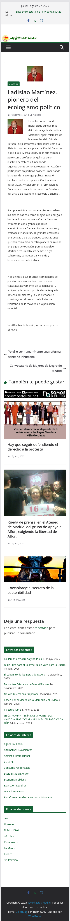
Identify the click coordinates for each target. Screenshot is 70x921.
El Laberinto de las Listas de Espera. (25, 674)
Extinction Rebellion (15, 785)
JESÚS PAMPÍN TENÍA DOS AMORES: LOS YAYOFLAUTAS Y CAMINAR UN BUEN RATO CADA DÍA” (33, 719)
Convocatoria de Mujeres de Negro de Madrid (36, 368)
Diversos (13, 84)
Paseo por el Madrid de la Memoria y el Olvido (31, 700)
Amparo (37, 114)
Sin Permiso (11, 860)
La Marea (9, 848)
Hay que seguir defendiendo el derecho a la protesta (33, 447)
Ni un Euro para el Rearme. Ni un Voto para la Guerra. (35, 665)
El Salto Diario (12, 830)
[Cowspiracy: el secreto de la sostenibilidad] (35, 559)
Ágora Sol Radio (13, 744)
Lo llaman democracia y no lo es (23, 659)
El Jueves (9, 824)
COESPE (8, 761)
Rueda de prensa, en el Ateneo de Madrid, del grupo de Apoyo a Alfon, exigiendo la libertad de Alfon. (34, 529)
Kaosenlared (11, 842)
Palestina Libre (12, 709)
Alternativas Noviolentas (18, 750)
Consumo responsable (17, 767)
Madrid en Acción (14, 791)
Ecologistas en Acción (16, 773)
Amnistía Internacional (17, 756)
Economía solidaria (15, 779)
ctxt (6, 818)
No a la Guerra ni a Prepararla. (21, 694)
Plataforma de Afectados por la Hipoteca (28, 797)
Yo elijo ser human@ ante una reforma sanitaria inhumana (34, 354)
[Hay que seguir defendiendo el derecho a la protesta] (35, 393)
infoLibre (9, 836)
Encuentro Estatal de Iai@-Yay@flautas (38, 11)
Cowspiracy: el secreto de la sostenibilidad (31, 590)
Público (8, 854)
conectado (41, 628)
